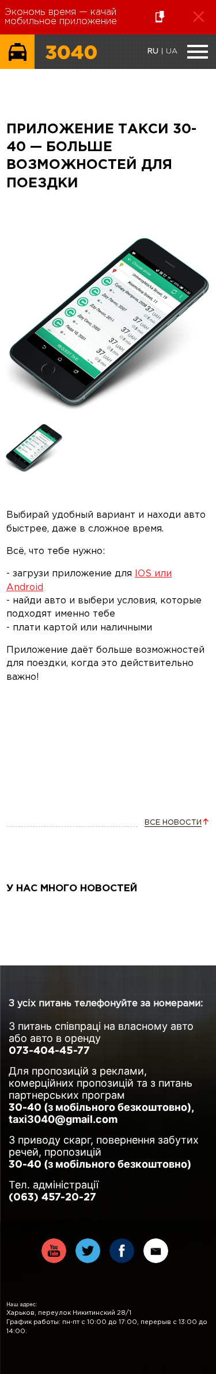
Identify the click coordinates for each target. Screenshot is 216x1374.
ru (152, 51)
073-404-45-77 (49, 1051)
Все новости (173, 822)
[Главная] (71, 66)
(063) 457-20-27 (52, 1197)
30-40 (25, 1108)
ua (171, 51)
